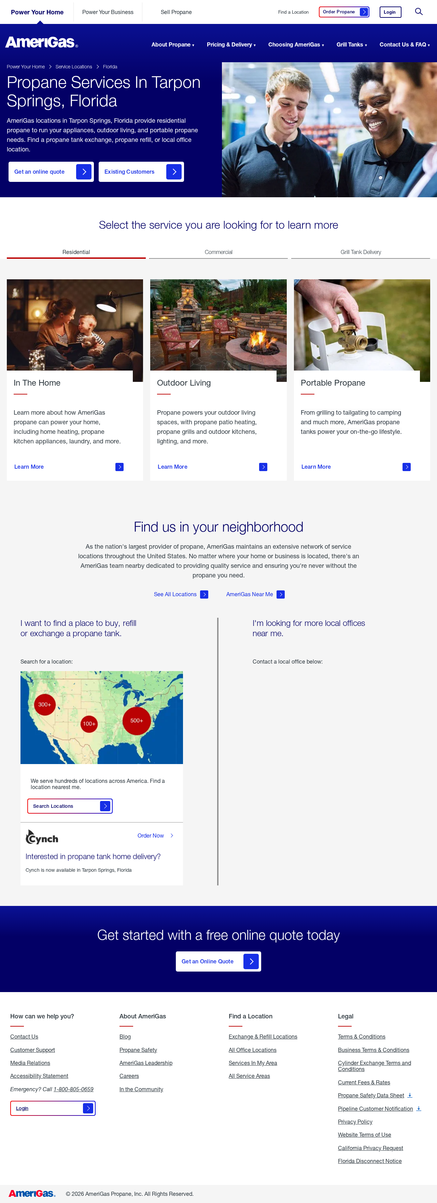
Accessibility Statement (39, 1076)
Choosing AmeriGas (294, 44)
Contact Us (24, 1036)
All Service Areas (249, 1076)
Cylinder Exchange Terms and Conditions (374, 1066)
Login (392, 13)
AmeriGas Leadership (145, 1063)
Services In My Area (253, 1063)
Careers (129, 1076)
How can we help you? (42, 1016)
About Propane (171, 44)
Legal (345, 1016)
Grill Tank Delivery (361, 252)
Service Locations (74, 66)
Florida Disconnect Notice (370, 1161)
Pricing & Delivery (229, 44)
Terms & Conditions (361, 1036)
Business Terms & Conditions (373, 1050)
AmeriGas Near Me (249, 594)
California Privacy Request (370, 1148)
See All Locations (175, 594)
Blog (125, 1036)
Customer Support (32, 1050)
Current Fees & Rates (364, 1082)
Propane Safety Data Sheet (375, 1095)
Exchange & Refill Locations (263, 1036)
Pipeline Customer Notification (379, 1109)
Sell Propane (176, 12)
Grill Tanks (350, 44)
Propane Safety (138, 1050)
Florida (110, 66)
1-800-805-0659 (74, 1089)
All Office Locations (253, 1050)
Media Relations (30, 1063)
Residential (76, 252)
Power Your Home (37, 12)
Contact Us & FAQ (403, 44)
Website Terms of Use (364, 1135)
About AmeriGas (142, 1016)
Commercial (218, 252)
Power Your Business (107, 12)
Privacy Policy (355, 1122)
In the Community (141, 1089)
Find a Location (293, 12)
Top (429, 1164)
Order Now (151, 835)
